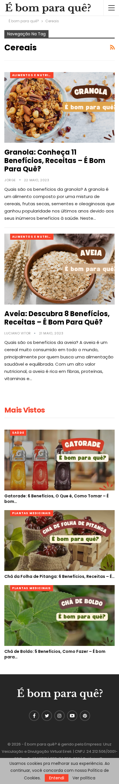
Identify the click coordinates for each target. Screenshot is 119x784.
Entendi (56, 778)
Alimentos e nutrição (32, 75)
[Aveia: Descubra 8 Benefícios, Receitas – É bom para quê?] (59, 269)
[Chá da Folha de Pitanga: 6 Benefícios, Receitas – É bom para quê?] (59, 540)
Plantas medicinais (31, 513)
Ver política (83, 778)
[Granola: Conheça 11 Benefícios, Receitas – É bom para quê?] (59, 107)
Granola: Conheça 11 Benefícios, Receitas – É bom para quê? (54, 160)
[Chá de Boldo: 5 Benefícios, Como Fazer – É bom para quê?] (59, 615)
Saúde (18, 433)
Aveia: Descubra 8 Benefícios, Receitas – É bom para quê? (57, 318)
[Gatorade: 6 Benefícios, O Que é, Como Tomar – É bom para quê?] (59, 460)
